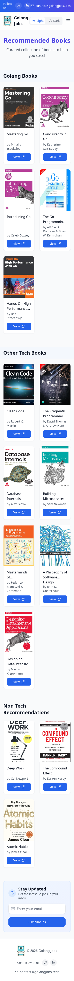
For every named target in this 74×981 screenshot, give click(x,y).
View (16, 157)
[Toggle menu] (68, 20)
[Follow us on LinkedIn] (27, 5)
